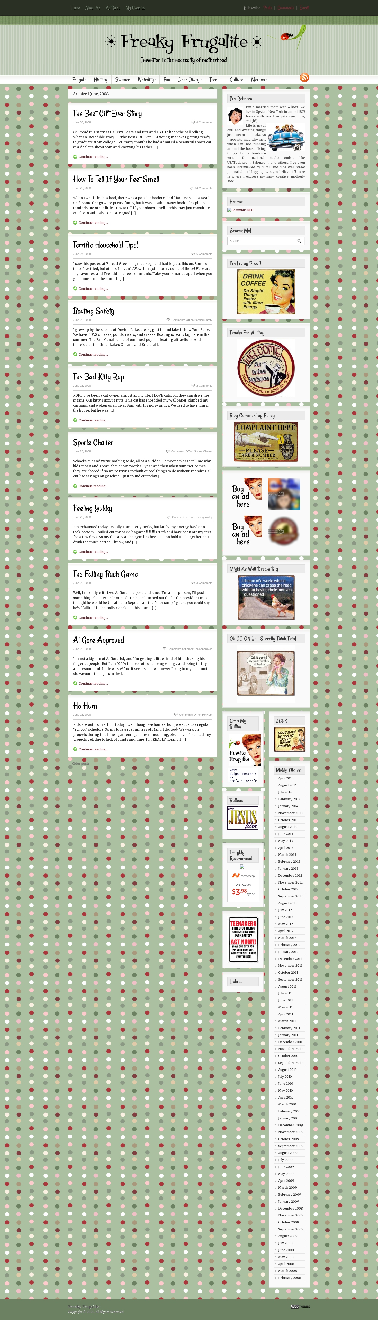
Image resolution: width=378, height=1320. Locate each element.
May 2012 (285, 924)
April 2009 (286, 1181)
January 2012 (288, 952)
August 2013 (287, 827)
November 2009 (290, 1132)
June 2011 (285, 1000)
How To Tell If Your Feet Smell (116, 179)
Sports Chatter (93, 442)
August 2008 (288, 1236)
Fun (167, 79)
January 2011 (288, 1035)
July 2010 (285, 1077)
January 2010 (288, 1118)
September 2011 (290, 979)
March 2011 (287, 1021)
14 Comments (203, 188)
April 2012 (285, 931)
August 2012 (287, 903)
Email (304, 8)
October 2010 (288, 1056)
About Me (93, 8)
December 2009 (290, 1125)
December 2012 (290, 875)
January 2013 (288, 868)
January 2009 (288, 1201)
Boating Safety (93, 311)
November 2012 (290, 882)
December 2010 (290, 1042)
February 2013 (289, 861)
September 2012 (290, 896)
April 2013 (285, 848)
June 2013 (285, 834)
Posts (268, 8)
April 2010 (285, 1097)
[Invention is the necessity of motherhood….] (191, 68)
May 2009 (286, 1174)
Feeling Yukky (92, 508)
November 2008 (290, 1215)
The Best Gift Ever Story (107, 113)
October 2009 (288, 1139)
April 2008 (286, 1264)
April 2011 (285, 1014)
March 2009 (287, 1187)
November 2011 (290, 966)
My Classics (135, 8)
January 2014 (288, 806)
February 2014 (289, 799)
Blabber (122, 79)
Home (75, 8)
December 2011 (290, 959)
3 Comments (204, 582)
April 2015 (285, 778)
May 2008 (286, 1257)
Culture (236, 79)
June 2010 (285, 1083)
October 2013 (288, 820)
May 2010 (285, 1090)
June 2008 (286, 1250)
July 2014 (285, 792)
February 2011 (289, 1028)
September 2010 (290, 1063)
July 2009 (285, 1160)
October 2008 (288, 1222)
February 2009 (289, 1194)
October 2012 (288, 889)
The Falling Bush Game (105, 574)
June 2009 (286, 1167)
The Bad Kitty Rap (98, 376)
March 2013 (287, 855)
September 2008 (290, 1229)
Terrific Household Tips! (105, 244)
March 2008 (287, 1271)
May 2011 (285, 1007)
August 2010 (287, 1070)
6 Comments (204, 122)
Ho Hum (85, 705)
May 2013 (285, 841)
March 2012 (287, 938)
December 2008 (290, 1208)
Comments (285, 8)
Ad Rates (113, 8)
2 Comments (204, 385)
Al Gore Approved (98, 640)
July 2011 (285, 993)
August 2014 (287, 785)
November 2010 (290, 1049)
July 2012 (285, 910)
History (100, 79)
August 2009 (288, 1153)
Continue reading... (93, 157)
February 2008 (289, 1278)
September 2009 (290, 1146)
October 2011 (288, 972)
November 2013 (290, 813)
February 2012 (289, 945)
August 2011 (287, 986)
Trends (215, 79)
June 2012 (285, 917)
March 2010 (287, 1104)
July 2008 (285, 1243)
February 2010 (289, 1111)
